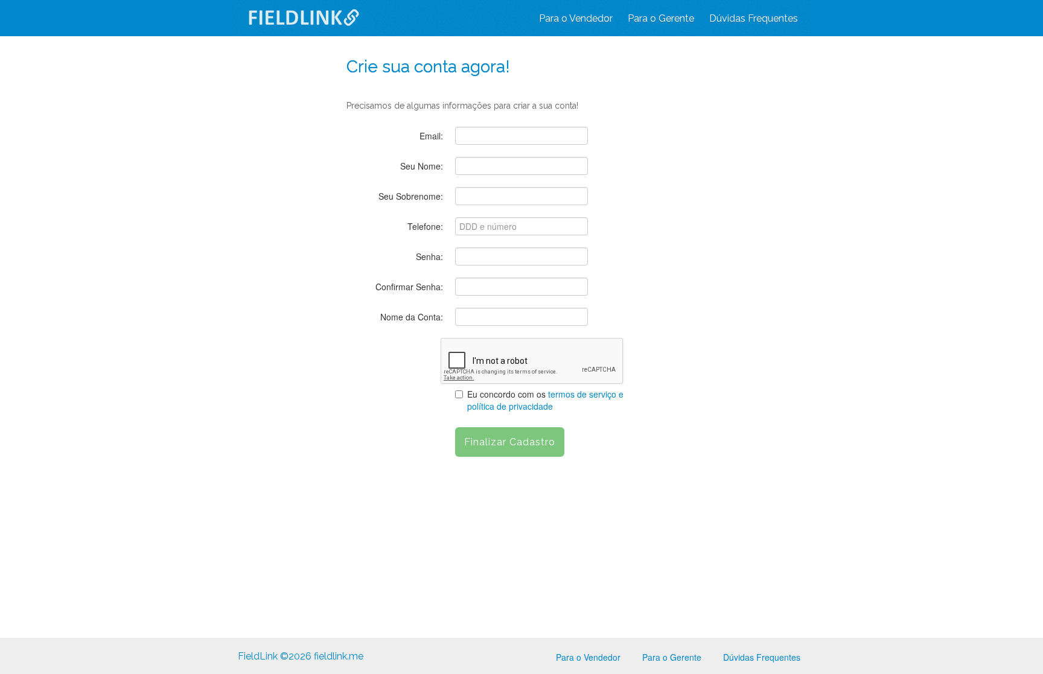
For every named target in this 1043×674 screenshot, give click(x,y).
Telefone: (425, 226)
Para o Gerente (661, 18)
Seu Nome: (421, 166)
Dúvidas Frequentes (753, 18)
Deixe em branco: (394, 37)
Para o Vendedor (576, 18)
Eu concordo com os (545, 400)
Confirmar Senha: (409, 287)
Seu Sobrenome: (410, 196)
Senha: (429, 256)
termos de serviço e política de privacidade (545, 400)
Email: (431, 136)
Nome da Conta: (411, 317)
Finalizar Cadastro (509, 442)
